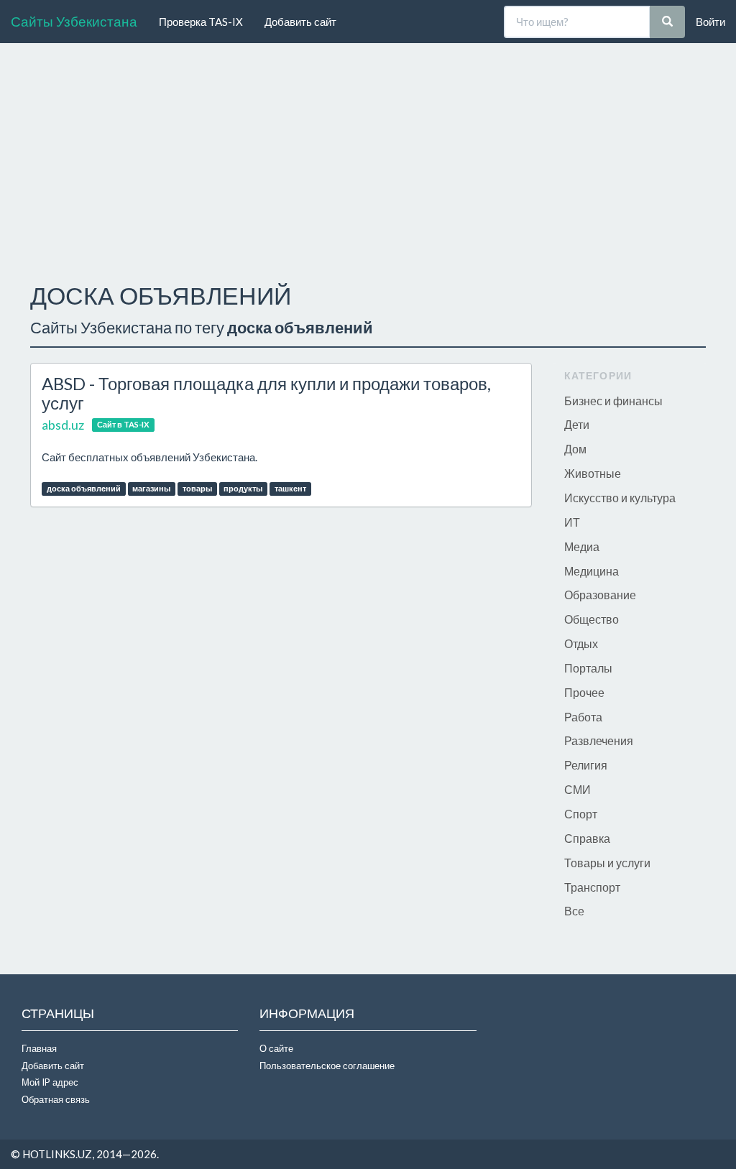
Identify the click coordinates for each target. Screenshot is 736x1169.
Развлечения (598, 740)
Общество (591, 619)
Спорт (580, 814)
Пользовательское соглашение (327, 1065)
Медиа (581, 546)
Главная (39, 1048)
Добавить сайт (300, 21)
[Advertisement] (368, 158)
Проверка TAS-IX (201, 21)
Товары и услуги (607, 862)
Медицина (591, 571)
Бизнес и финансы (613, 400)
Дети (576, 424)
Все (574, 911)
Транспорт (592, 887)
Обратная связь (56, 1099)
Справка (587, 838)
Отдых (581, 643)
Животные (592, 473)
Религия (585, 765)
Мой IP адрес (50, 1082)
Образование (600, 594)
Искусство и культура (620, 497)
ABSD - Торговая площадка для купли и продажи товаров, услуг (266, 392)
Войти (710, 21)
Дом (575, 449)
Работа (583, 717)
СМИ (577, 789)
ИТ (572, 522)
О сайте (276, 1048)
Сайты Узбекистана (74, 21)
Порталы (588, 668)
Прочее (584, 692)
